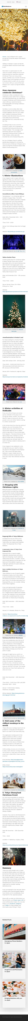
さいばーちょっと (20, 251)
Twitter (7, 905)
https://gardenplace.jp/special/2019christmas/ (15, 291)
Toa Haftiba (21, 481)
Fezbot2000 (21, 790)
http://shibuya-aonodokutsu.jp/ (16, 231)
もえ (21, 402)
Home (4, 56)
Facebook (12, 903)
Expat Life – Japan (11, 2)
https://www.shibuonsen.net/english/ (13, 766)
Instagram (18, 903)
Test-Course (20, 718)
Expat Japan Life (18, 900)
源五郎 (21, 635)
